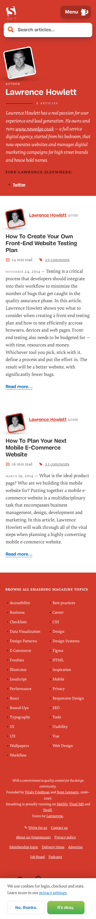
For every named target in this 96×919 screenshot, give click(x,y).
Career (58, 612)
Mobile (58, 679)
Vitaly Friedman (37, 792)
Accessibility (20, 603)
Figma (58, 650)
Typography (20, 717)
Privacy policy (65, 837)
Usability (60, 726)
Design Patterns (23, 641)
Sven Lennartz (68, 792)
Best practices (64, 603)
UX (12, 736)
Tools (57, 717)
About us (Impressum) (33, 837)
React (14, 698)
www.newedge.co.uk (34, 129)
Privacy (59, 689)
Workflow (18, 755)
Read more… (19, 386)
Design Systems (66, 641)
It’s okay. (65, 907)
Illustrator (18, 669)
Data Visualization (25, 631)
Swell (47, 810)
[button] (85, 30)
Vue (56, 736)
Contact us (59, 827)
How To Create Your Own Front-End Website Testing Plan (41, 243)
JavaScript (18, 679)
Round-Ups (19, 708)
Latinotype (54, 816)
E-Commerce (20, 650)
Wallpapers (19, 746)
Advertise (75, 847)
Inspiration (62, 669)
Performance (20, 689)
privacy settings (53, 892)
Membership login (23, 847)
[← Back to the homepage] (11, 12)
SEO (56, 708)
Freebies (17, 660)
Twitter (19, 185)
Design (59, 631)
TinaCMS (76, 804)
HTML (58, 660)
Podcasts (55, 857)
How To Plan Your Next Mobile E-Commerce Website (36, 448)
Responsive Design (68, 698)
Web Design (63, 746)
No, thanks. (26, 907)
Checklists (18, 622)
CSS (56, 622)
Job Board (37, 857)
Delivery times (53, 847)
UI (12, 726)
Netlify (62, 804)
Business (17, 612)
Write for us (37, 827)
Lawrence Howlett (48, 215)
